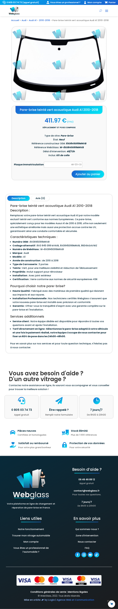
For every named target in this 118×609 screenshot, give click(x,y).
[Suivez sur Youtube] (90, 554)
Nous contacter (87, 541)
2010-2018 (44, 20)
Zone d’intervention (87, 535)
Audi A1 (33, 20)
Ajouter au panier (87, 174)
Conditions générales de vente (48, 591)
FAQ (87, 548)
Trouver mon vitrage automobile (31, 535)
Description (18, 198)
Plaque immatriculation (29, 164)
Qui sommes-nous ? (87, 529)
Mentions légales (78, 591)
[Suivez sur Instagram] (83, 554)
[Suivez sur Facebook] (77, 554)
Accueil (15, 20)
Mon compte (30, 541)
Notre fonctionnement (31, 529)
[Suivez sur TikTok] (96, 554)
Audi (24, 20)
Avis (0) (40, 198)
